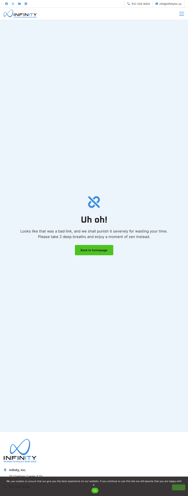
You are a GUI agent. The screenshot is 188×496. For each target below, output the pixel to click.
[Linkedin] (25, 3)
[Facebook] (6, 3)
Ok (95, 490)
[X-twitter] (13, 3)
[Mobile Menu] (181, 14)
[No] (178, 487)
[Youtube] (19, 3)
